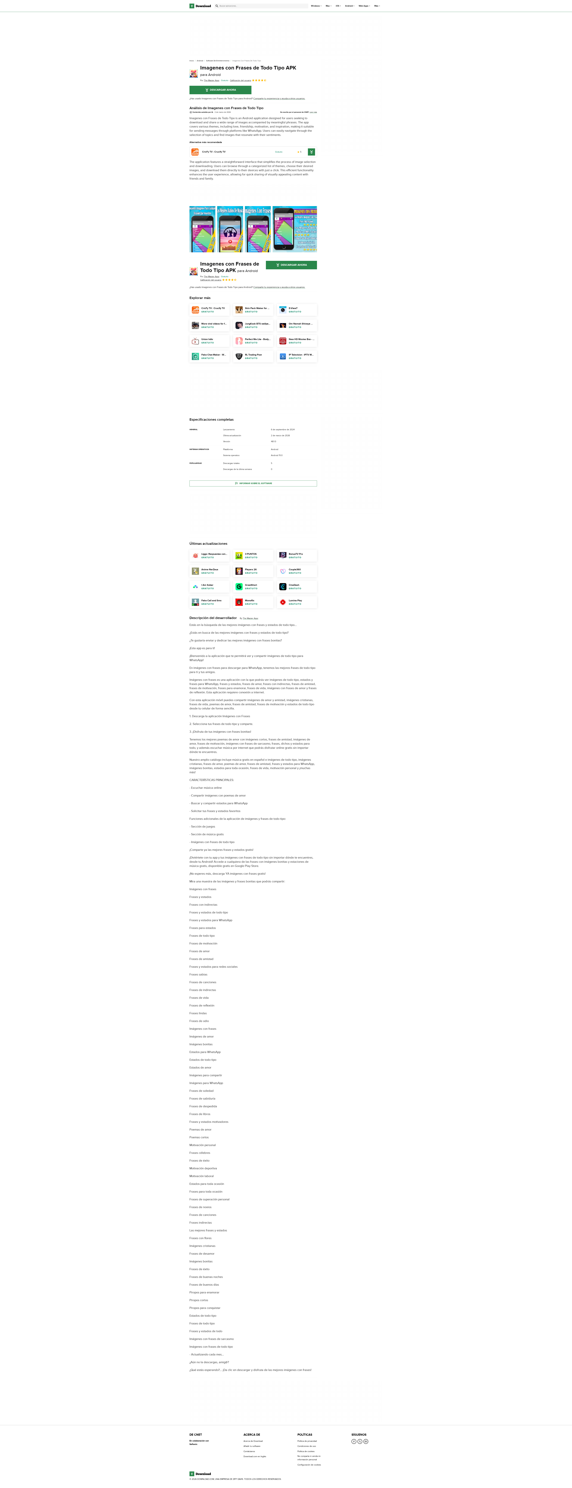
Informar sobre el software (255, 483)
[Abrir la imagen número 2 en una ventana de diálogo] (258, 229)
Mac (328, 6)
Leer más (313, 112)
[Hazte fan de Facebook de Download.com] (354, 1441)
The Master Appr (250, 618)
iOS (337, 6)
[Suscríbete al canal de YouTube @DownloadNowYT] (365, 1441)
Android (349, 6)
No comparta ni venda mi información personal (308, 1458)
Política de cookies (306, 1451)
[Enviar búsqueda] (216, 6)
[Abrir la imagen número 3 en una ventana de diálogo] (296, 229)
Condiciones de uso (306, 1446)
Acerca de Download (253, 1441)
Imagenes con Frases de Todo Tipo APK (248, 71)
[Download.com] (200, 6)
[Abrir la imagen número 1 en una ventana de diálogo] (230, 229)
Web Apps (363, 6)
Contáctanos (249, 1451)
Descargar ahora (223, 90)
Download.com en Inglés (255, 1456)
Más (376, 6)
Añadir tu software (252, 1446)
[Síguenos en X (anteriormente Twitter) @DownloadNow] (360, 1441)
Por (209, 80)
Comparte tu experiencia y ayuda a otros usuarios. (279, 98)
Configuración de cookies (309, 1465)
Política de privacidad (307, 1441)
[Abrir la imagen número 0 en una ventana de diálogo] (202, 229)
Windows (315, 6)
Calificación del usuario (240, 80)
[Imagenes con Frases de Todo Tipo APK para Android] (193, 73)
